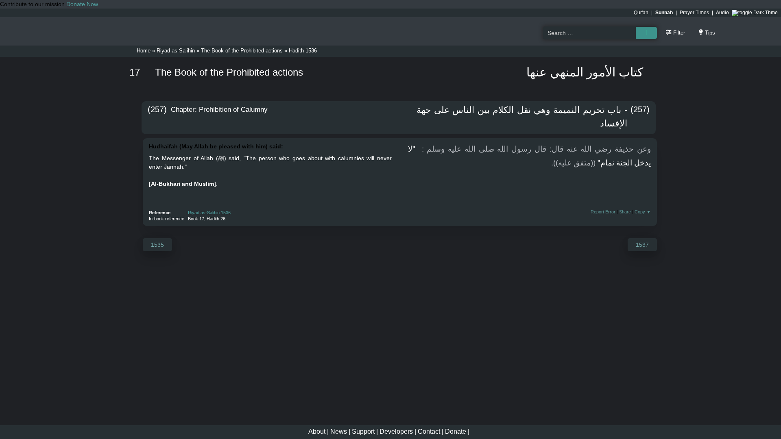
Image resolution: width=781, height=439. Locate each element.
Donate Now (82, 4)
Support (363, 431)
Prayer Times (694, 12)
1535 (157, 244)
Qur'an (641, 12)
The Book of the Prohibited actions (242, 51)
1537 (642, 244)
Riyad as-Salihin (176, 51)
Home (144, 51)
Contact (429, 431)
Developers (396, 431)
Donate (455, 431)
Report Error (603, 211)
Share (625, 211)
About (316, 431)
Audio (722, 12)
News (338, 431)
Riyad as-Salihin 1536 (209, 212)
